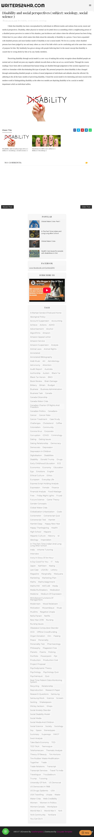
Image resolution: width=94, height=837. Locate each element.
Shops (49, 706)
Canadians (52, 411)
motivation (35, 608)
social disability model (40, 714)
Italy (57, 562)
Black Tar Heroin (38, 377)
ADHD (52, 325)
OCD (32, 632)
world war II (50, 811)
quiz (47, 676)
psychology (35, 672)
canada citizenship (38, 397)
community (48, 427)
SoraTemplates (37, 832)
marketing (35, 578)
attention (47, 365)
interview (34, 554)
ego (32, 471)
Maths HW (35, 586)
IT (52, 562)
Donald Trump (47, 459)
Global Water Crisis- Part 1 (50, 221)
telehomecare (37, 750)
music (59, 608)
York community (38, 815)
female (45, 488)
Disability (23, 21)
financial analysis (38, 492)
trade (44, 762)
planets (33, 652)
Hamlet (51, 520)
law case (34, 570)
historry (51, 536)
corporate (49, 431)
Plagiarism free (50, 648)
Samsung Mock (37, 698)
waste (57, 795)
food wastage (54, 492)
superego (46, 734)
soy (31, 730)
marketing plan (49, 578)
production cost (50, 660)
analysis (54, 345)
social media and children (42, 722)
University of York (38, 783)
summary (34, 734)
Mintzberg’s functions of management (41, 599)
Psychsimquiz (36, 676)
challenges (35, 423)
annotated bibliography (41, 357)
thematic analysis (54, 750)
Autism (46, 373)
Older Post (86, 207)
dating (33, 439)
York (60, 811)
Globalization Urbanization (42, 512)
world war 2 (36, 811)
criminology (56, 435)
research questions (39, 694)
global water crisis (38, 508)
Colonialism (35, 427)
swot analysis (36, 738)
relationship (47, 686)
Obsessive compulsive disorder (44, 628)
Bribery (33, 385)
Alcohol (49, 329)
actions (43, 325)
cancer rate (44, 415)
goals (59, 512)
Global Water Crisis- (48, 241)
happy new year (52, 524)
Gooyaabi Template (64, 832)
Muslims (34, 612)
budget (51, 385)
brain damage (50, 381)
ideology (34, 540)
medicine (34, 594)
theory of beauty (38, 754)
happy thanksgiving (39, 528)
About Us (18, 832)
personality (43, 640)
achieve (33, 325)
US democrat (55, 783)
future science (37, 500)
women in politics (48, 803)
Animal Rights (50, 349)
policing (52, 652)
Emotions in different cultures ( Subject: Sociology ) (43, 150)
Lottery (54, 570)
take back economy (39, 742)
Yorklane (52, 815)
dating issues (45, 439)
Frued (59, 496)
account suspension (39, 321)
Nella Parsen (36, 616)
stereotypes (49, 730)
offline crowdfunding (47, 632)
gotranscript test (38, 520)
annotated (35, 353)
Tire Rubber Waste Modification (44, 758)
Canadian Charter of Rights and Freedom (44, 406)
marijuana (58, 574)
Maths (33, 582)
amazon (46, 333)
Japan (33, 566)
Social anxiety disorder (40, 710)
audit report (36, 369)
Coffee (59, 423)
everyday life (48, 479)
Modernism (35, 604)
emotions (40, 471)
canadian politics (38, 411)
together (34, 762)
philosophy (35, 648)
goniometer (35, 516)
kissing (52, 566)
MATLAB (46, 586)
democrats (35, 447)
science (50, 698)
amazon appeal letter (40, 337)
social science (33, 21)
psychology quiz (51, 672)
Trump (33, 778)
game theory (53, 500)
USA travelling (37, 795)
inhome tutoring (45, 550)
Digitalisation (36, 455)
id (58, 536)
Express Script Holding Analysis (44, 483)
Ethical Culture (37, 475)
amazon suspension (39, 345)
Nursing (49, 620)
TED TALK (34, 746)
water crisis (35, 799)
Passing (57, 636)
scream (59, 698)
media (55, 586)
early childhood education (42, 463)
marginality (46, 574)
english (50, 471)
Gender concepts (38, 504)
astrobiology (53, 361)
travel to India (56, 770)
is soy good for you (39, 562)
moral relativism (50, 604)
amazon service (37, 341)
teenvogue (47, 746)
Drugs (59, 459)
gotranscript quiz (52, 516)
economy (46, 467)
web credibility (50, 799)
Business (34, 389)
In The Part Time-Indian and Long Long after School (45, 545)
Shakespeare (45, 702)
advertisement (37, 329)
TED (53, 742)
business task (36, 393)
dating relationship (39, 443)
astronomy (35, 365)
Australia (49, 369)
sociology (42, 21)
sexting (33, 702)
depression (48, 447)
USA (53, 791)
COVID (46, 435)
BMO (50, 377)
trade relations (37, 766)
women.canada (37, 807)
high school (35, 532)
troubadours (49, 774)
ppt (55, 656)
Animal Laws (35, 349)
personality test (37, 644)
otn (49, 636)
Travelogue (35, 774)
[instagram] (92, 832)
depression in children (40, 451)
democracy (56, 443)
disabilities (48, 455)
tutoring (43, 778)
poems (43, 652)
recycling (34, 686)
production (35, 660)
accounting (56, 321)
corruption (35, 435)
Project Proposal (38, 664)
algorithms (35, 333)
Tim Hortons (54, 754)
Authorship (35, 373)
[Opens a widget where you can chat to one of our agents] (85, 833)
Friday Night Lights (45, 496)
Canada (48, 393)
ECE (59, 463)
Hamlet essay (36, 524)
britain (42, 385)
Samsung (55, 694)
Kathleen (42, 566)
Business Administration (51, 389)
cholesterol (48, 423)
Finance (55, 488)
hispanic (47, 532)
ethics (49, 475)
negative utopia (47, 612)
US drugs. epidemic (39, 791)
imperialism (46, 540)
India (32, 550)
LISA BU (44, 570)
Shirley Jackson (37, 706)
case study (55, 419)
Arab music (35, 361)
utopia (49, 795)
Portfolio (34, 656)
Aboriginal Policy (37, 317)
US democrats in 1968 (40, 787)
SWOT (56, 734)
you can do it (36, 819)
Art (44, 361)
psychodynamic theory (41, 668)
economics (35, 467)
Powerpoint (46, 656)
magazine (34, 574)
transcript (51, 766)
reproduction (36, 690)
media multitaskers (38, 590)
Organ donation (37, 636)
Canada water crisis (39, 401)
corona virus (36, 431)
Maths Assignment (46, 582)
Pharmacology (54, 644)
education (58, 467)
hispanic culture (38, 536)
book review (36, 381)
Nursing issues (36, 624)
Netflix (47, 616)
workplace (52, 807)
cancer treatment (38, 419)
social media (35, 718)
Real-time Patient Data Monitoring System (46, 681)
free (32, 496)
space (38, 730)
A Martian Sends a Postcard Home (45, 313)
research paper (53, 690)
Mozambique (48, 608)
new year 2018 (37, 620)
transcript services (38, 770)
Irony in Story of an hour (42, 558)
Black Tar (56, 373)
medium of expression (51, 594)
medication (55, 590)
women (33, 803)
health (54, 528)
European (34, 479)
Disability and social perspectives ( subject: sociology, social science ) (15, 150)
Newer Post (7, 207)
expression (35, 488)
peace (33, 640)
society (48, 726)
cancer (33, 415)
